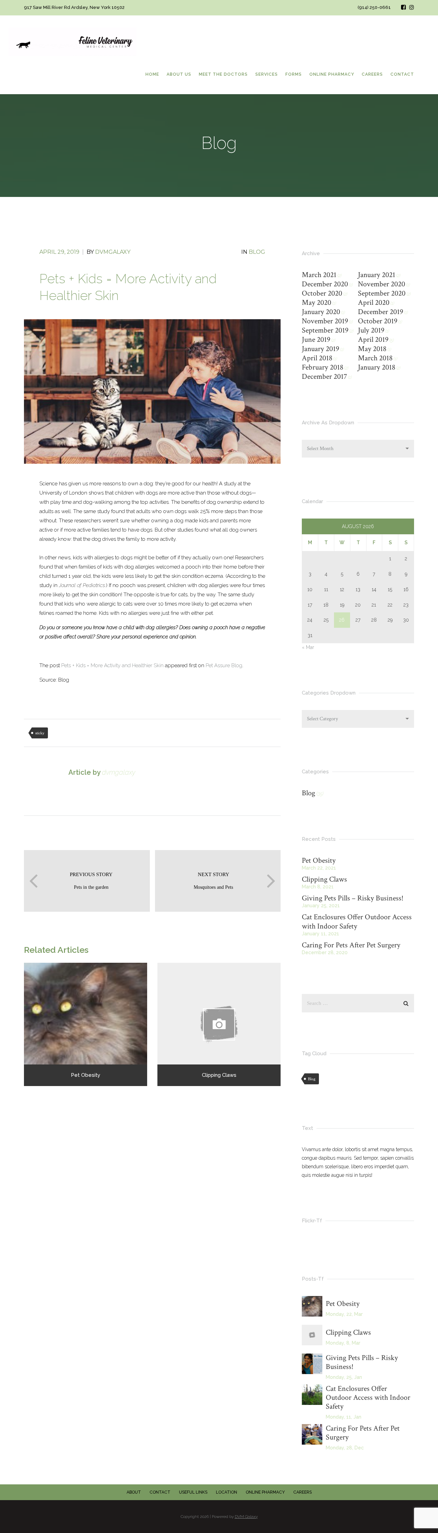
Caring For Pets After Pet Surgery (351, 945)
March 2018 (375, 358)
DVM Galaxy (246, 1516)
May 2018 (372, 349)
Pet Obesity (319, 860)
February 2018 (322, 367)
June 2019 (316, 340)
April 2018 (317, 358)
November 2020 (381, 284)
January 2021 (376, 275)
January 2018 (376, 367)
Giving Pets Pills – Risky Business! (352, 898)
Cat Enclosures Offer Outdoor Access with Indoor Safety (357, 921)
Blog (257, 252)
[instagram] (411, 7)
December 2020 (325, 284)
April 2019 (373, 340)
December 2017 (324, 377)
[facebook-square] (403, 7)
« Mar (308, 647)
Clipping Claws (324, 879)
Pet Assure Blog (224, 665)
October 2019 (377, 321)
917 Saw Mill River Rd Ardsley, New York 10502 (74, 7)
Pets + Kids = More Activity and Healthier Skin (112, 665)
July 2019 (371, 330)
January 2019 (320, 349)
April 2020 (373, 303)
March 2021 (319, 275)
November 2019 (325, 321)
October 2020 (322, 293)
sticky (39, 733)
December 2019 (380, 312)
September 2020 (381, 293)
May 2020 (316, 303)
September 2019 (325, 330)
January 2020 (321, 312)
